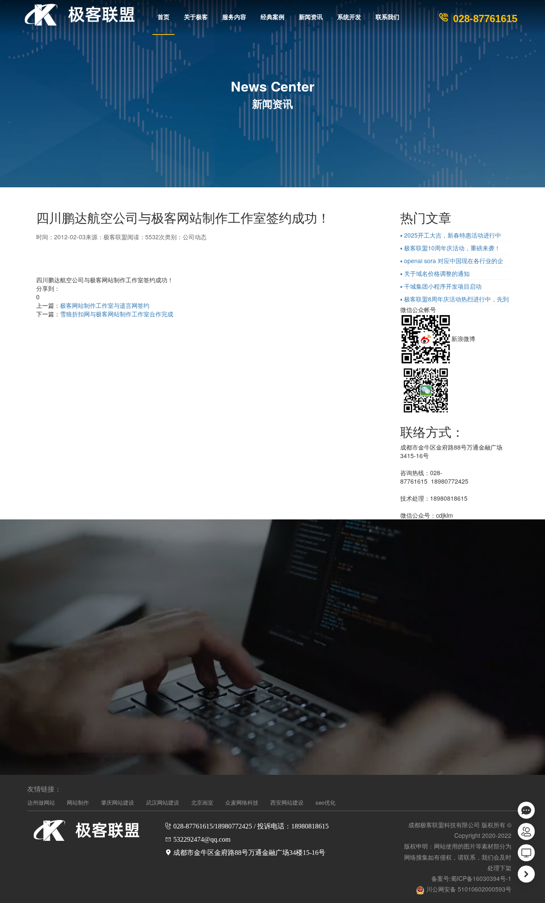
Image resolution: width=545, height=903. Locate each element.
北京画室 (202, 802)
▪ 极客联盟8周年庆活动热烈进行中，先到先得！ (454, 300)
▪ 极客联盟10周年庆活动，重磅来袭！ (450, 248)
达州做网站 (41, 802)
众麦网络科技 (241, 802)
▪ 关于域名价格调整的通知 (435, 273)
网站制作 (78, 802)
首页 (163, 17)
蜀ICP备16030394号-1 (481, 878)
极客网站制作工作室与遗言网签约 (104, 305)
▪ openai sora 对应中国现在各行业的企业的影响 (451, 261)
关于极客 (196, 17)
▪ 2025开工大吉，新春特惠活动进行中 (450, 235)
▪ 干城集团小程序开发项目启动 (441, 286)
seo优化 (326, 802)
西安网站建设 (287, 802)
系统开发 (349, 17)
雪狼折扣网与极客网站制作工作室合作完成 (116, 314)
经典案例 (272, 17)
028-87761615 (483, 18)
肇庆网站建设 (117, 802)
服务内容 (234, 17)
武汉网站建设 (162, 802)
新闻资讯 (311, 17)
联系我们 (387, 17)
